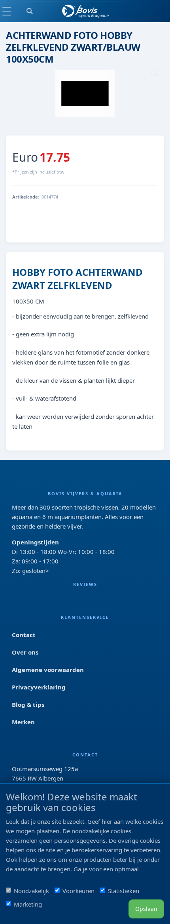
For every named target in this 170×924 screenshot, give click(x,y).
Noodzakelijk (31, 891)
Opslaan (146, 909)
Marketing (28, 904)
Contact (24, 635)
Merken (23, 722)
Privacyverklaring (39, 687)
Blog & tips (28, 704)
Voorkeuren (78, 891)
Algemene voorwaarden (48, 670)
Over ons (25, 652)
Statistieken (123, 891)
